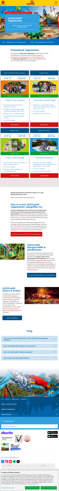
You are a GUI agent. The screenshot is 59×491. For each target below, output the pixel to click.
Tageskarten (24, 399)
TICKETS (8, 399)
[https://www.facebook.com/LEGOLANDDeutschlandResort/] (2, 461)
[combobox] (29, 426)
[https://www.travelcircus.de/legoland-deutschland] (27, 438)
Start (2, 399)
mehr (7, 312)
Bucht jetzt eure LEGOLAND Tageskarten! (22, 26)
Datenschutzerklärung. (32, 483)
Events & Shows (37, 57)
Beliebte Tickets (15, 399)
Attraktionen (9, 465)
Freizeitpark (43, 465)
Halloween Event (14, 310)
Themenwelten (25, 57)
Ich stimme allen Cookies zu (32, 487)
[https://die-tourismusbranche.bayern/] (15, 447)
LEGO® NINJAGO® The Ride (43, 262)
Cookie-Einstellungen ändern (11, 457)
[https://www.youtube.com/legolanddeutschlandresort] (10, 461)
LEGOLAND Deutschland (11, 296)
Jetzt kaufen (15, 125)
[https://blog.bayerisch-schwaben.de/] (5, 447)
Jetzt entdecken (12, 318)
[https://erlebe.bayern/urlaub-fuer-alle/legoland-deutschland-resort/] (12, 438)
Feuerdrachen (39, 260)
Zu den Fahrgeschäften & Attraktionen (41, 275)
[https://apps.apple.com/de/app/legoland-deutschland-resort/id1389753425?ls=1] (52, 436)
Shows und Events (21, 217)
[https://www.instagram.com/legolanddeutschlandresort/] (6, 461)
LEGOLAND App (17, 228)
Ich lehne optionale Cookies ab (48, 487)
